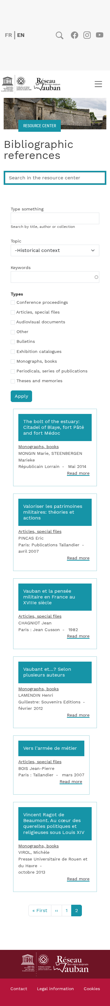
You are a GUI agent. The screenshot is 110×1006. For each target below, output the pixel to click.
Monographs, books (36, 361)
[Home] (32, 84)
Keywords (21, 268)
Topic (16, 241)
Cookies (92, 989)
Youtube (99, 35)
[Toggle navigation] (98, 84)
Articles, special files (38, 312)
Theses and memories (39, 381)
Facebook (74, 35)
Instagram (87, 35)
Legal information (55, 989)
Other (22, 332)
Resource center (39, 125)
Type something (27, 209)
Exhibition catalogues (38, 352)
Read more (78, 473)
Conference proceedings (42, 302)
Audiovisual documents (40, 322)
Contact (18, 989)
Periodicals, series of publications (51, 371)
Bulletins (25, 342)
